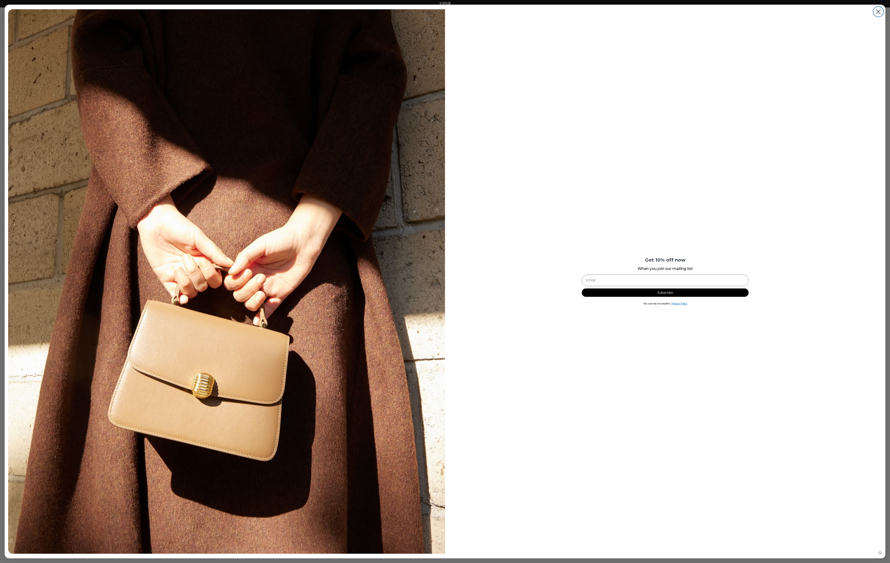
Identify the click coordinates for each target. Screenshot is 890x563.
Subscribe (665, 293)
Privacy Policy (679, 303)
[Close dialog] (878, 11)
